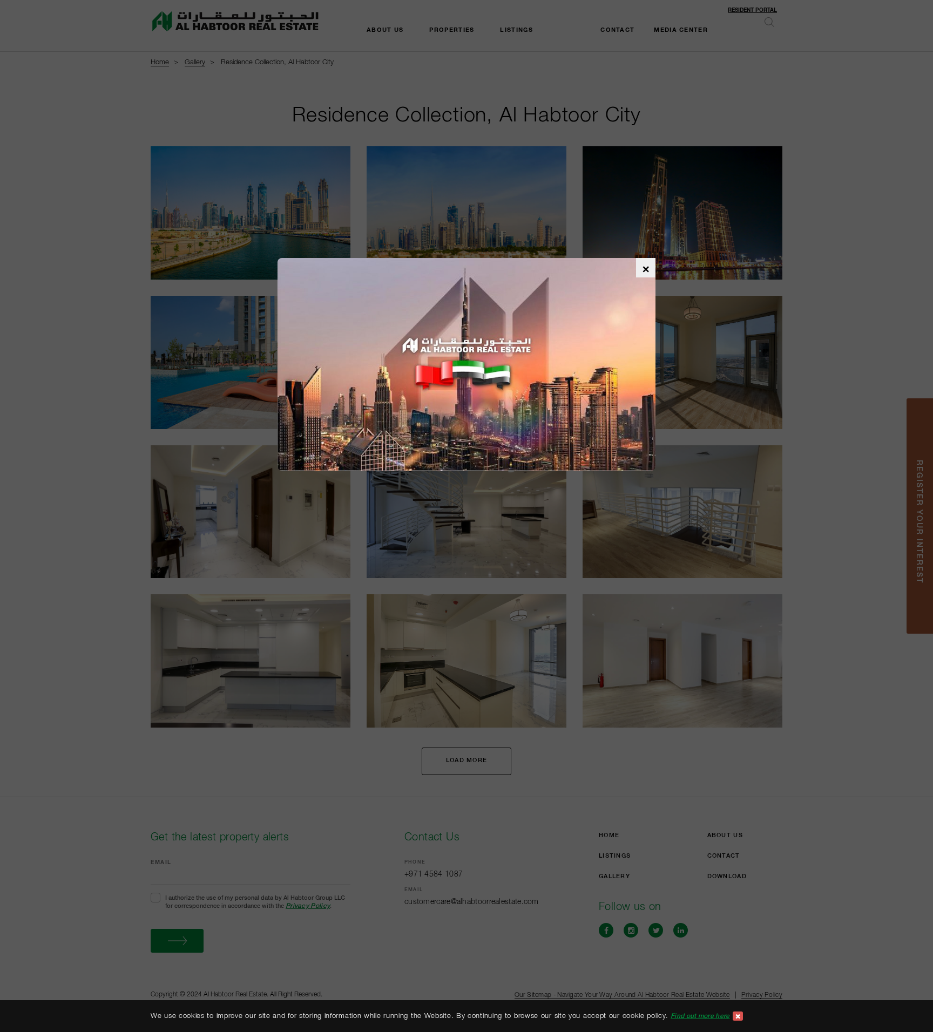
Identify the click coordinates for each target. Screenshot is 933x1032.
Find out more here (700, 1016)
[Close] (738, 1016)
